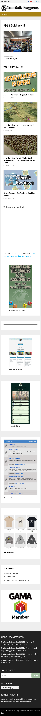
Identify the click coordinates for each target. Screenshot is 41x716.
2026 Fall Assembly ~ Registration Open (19, 95)
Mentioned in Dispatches (12, 573)
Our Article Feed (9, 577)
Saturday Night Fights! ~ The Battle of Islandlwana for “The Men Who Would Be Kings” (19, 160)
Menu (6, 14)
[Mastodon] (39, 1)
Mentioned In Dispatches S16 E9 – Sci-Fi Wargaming (19, 660)
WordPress (33, 711)
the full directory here (23, 702)
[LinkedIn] (36, 1)
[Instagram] (34, 1)
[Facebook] (29, 1)
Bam (2, 713)
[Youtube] (31, 1)
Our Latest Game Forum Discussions (16, 580)
